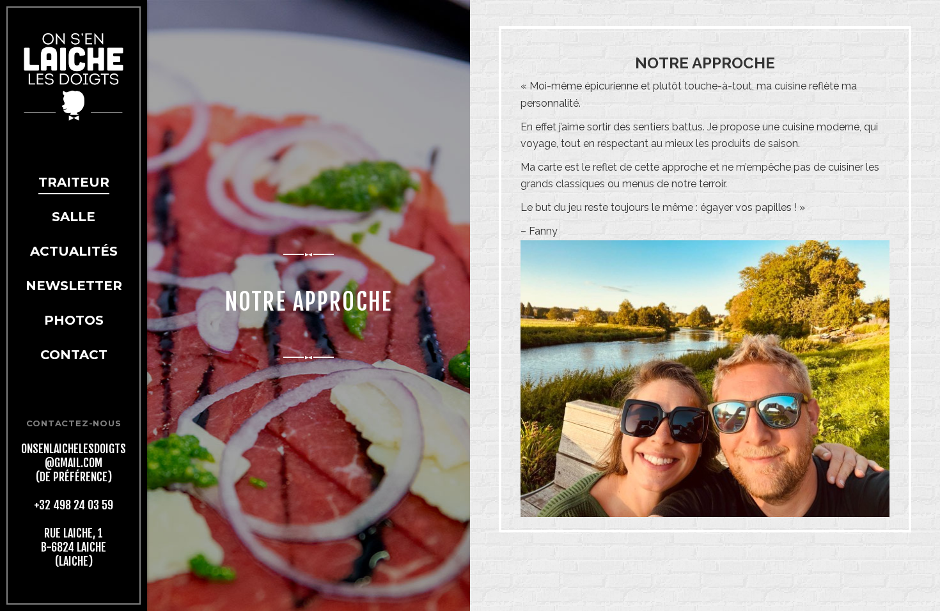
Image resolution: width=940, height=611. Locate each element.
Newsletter (74, 285)
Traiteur (73, 182)
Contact (73, 354)
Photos (74, 320)
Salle (73, 216)
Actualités (74, 251)
